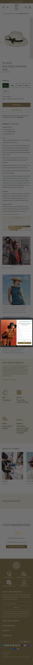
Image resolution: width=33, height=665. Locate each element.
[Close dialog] (31, 321)
